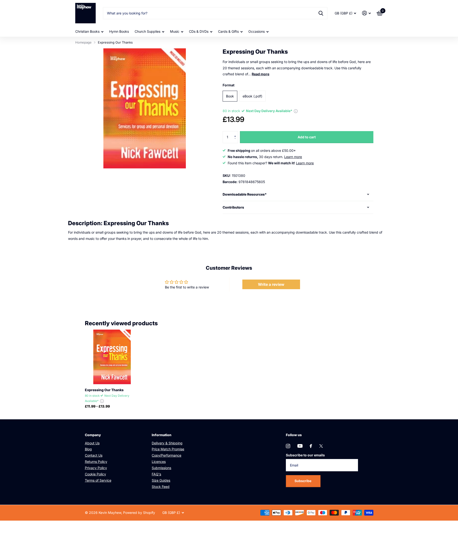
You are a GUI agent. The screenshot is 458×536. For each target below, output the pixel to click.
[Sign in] (366, 13)
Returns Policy (96, 461)
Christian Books (87, 31)
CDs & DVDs (198, 31)
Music (174, 31)
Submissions (161, 468)
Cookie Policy (95, 474)
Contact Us (93, 455)
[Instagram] (288, 446)
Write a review (271, 284)
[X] (321, 446)
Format (228, 85)
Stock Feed (160, 487)
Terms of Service (98, 480)
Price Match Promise (168, 449)
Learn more (293, 157)
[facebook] (311, 446)
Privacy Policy (96, 468)
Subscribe (303, 481)
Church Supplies (147, 31)
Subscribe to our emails (305, 455)
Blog (88, 449)
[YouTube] (299, 446)
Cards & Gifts (228, 31)
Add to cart (307, 137)
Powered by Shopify (139, 512)
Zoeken (320, 13)
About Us (92, 443)
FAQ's (156, 474)
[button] (236, 133)
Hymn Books (119, 31)
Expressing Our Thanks (104, 390)
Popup (296, 111)
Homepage (83, 42)
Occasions (256, 31)
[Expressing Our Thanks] (112, 357)
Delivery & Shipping (167, 443)
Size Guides (161, 480)
